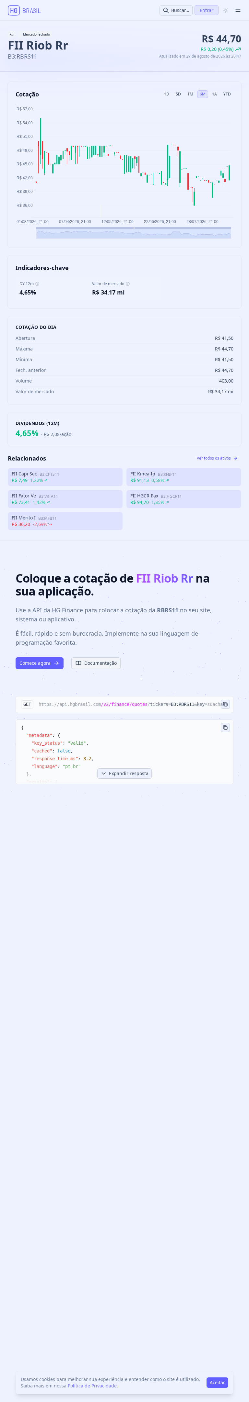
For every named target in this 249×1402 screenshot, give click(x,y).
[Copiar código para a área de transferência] (225, 727)
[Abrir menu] (238, 10)
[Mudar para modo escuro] (225, 10)
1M (190, 94)
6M (203, 94)
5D (178, 94)
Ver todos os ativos (214, 458)
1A (214, 94)
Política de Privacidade (92, 1386)
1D (166, 94)
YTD (227, 94)
